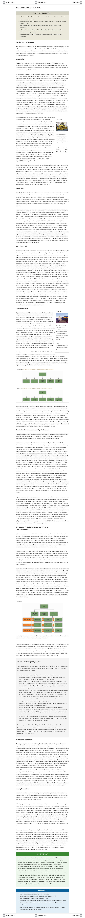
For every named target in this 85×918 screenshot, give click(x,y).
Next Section (76, 2)
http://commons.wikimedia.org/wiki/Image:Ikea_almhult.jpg (62, 347)
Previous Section (10, 2)
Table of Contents (42, 2)
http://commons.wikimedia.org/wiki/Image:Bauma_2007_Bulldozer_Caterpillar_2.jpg (62, 149)
